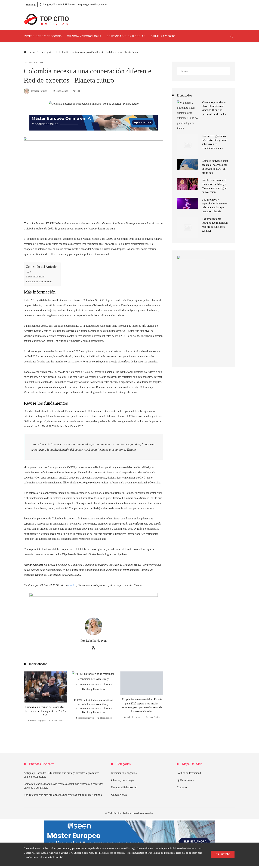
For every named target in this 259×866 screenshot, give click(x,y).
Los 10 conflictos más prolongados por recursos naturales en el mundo (63, 794)
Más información (36, 276)
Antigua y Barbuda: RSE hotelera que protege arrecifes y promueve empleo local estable (76, 4)
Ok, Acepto (223, 854)
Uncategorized (33, 63)
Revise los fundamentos (40, 281)
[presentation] (40, 4)
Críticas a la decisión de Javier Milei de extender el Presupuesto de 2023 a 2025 (45, 710)
